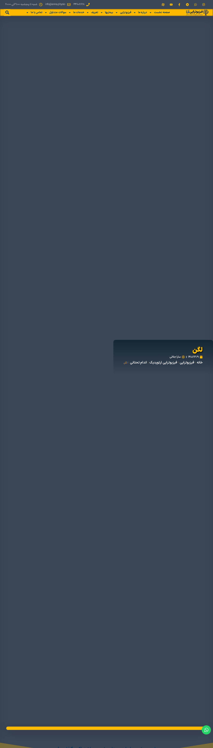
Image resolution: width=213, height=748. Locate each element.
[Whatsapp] (196, 4)
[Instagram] (204, 4)
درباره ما (142, 12)
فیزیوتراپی (125, 12)
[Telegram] (187, 4)
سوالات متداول (57, 12)
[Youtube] (171, 4)
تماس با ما (36, 12)
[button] (7, 12)
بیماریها (109, 12)
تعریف (94, 12)
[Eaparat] (163, 4)
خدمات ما (78, 12)
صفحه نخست (162, 12)
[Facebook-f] (179, 4)
